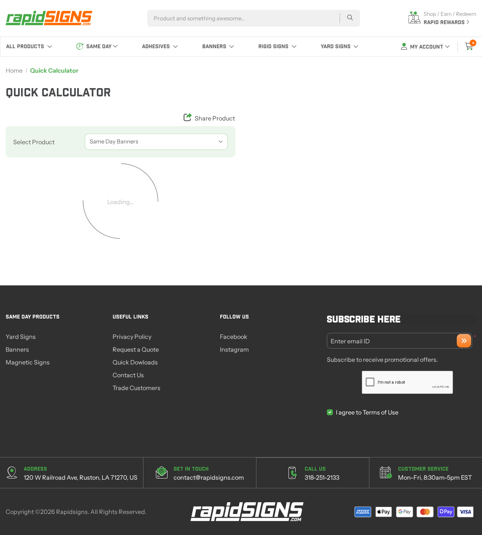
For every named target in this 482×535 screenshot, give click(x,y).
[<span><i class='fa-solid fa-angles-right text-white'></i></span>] (464, 341)
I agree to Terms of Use (367, 412)
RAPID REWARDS (445, 22)
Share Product (215, 118)
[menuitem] (29, 46)
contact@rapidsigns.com (209, 477)
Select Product (34, 142)
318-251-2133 (322, 477)
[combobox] (156, 142)
